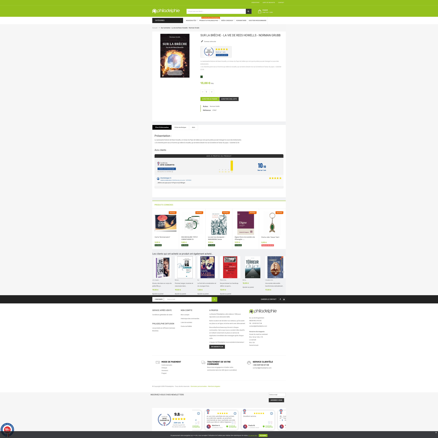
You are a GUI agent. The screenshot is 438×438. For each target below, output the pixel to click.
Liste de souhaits (268, 2)
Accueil (154, 28)
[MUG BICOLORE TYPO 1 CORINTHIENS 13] (192, 223)
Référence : (207, 110)
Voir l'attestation (166, 169)
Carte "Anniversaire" (162, 237)
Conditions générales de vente (162, 315)
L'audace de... (269, 280)
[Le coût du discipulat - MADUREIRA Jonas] (219, 223)
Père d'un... (223, 280)
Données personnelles (199, 386)
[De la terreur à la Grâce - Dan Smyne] (253, 267)
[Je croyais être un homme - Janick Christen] (162, 267)
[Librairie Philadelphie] (166, 11)
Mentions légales (214, 386)
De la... (245, 280)
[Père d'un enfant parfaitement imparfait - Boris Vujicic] (230, 267)
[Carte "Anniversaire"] (165, 223)
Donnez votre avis (210, 41)
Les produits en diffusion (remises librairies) (163, 329)
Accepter (263, 435)
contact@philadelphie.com (262, 368)
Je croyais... (156, 280)
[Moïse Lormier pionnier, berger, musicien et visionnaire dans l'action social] (185, 267)
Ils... (198, 280)
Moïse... (177, 280)
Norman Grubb (215, 106)
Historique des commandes (190, 318)
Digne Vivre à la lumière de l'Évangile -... (245, 238)
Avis (193, 127)
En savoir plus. (253, 435)
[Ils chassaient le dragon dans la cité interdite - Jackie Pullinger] (207, 267)
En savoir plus (217, 346)
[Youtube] (284, 299)
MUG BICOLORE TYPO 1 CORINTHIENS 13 (189, 238)
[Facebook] (280, 299)
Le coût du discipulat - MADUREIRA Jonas (216, 238)
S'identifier (255, 2)
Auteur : (206, 106)
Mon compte (185, 315)
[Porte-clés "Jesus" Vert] (272, 223)
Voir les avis (222, 55)
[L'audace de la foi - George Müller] (275, 267)
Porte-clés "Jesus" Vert (270, 237)
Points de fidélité (186, 326)
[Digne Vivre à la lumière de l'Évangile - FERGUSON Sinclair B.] (246, 223)
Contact (280, 2)
